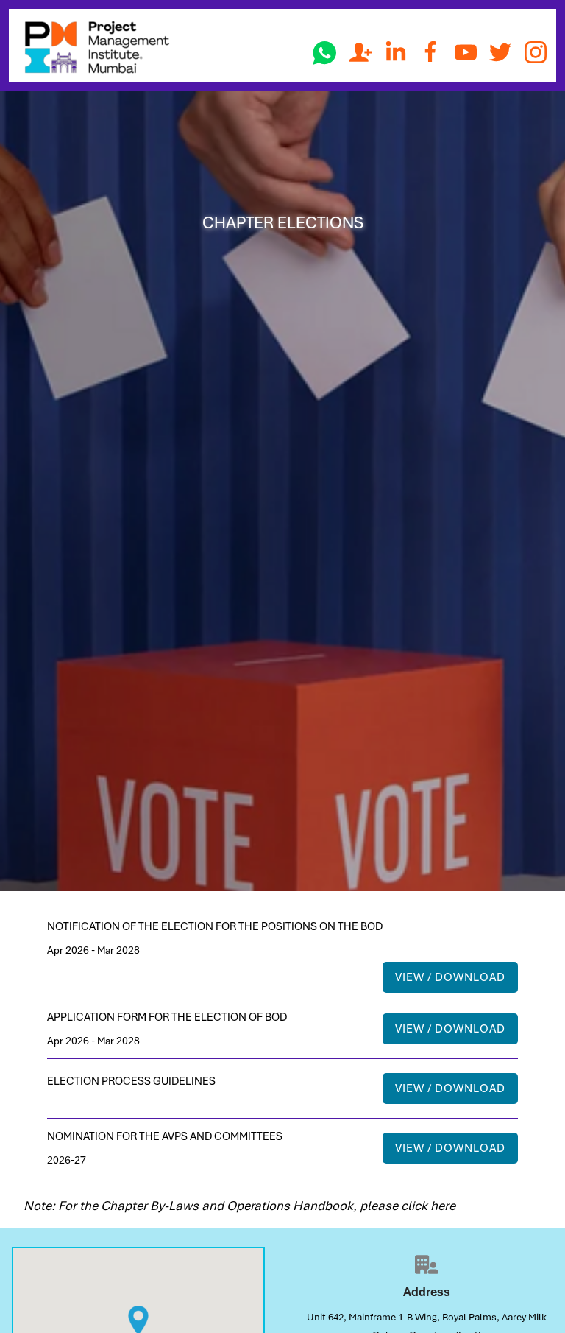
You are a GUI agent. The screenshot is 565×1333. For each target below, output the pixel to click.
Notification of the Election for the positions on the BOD (215, 926)
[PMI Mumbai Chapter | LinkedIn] (396, 52)
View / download (450, 977)
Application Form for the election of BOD (167, 1017)
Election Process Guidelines (131, 1081)
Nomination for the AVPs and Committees (164, 1136)
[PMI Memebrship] (360, 52)
